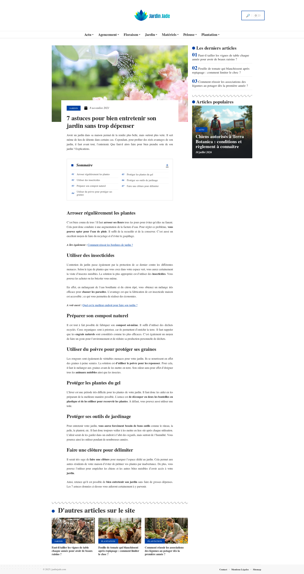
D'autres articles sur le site (96, 510)
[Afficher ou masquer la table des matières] (131, 165)
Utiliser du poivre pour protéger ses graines (94, 193)
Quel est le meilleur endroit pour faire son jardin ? (110, 305)
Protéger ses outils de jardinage (142, 180)
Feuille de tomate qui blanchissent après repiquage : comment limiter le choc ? (118, 550)
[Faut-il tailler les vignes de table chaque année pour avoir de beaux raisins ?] (73, 531)
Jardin (73, 108)
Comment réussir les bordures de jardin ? (110, 245)
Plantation (108, 541)
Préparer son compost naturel (91, 185)
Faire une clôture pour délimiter (143, 186)
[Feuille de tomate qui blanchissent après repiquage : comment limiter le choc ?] (119, 531)
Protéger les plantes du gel (140, 174)
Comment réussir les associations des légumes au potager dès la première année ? (164, 550)
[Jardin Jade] (152, 15)
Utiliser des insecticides (88, 180)
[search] (248, 15)
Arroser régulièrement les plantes (93, 174)
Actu (201, 129)
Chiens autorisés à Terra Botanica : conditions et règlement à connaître (220, 141)
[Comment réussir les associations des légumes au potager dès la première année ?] (166, 531)
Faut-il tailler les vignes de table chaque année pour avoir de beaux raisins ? (72, 550)
